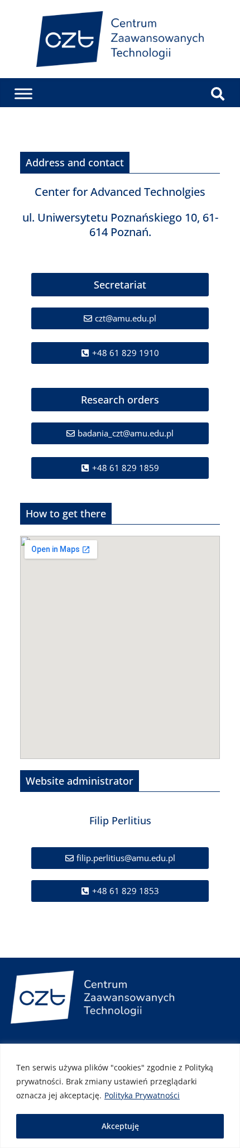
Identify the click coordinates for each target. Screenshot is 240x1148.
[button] (120, 284)
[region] (120, 1096)
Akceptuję (120, 1126)
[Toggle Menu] (23, 94)
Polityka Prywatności (142, 1095)
